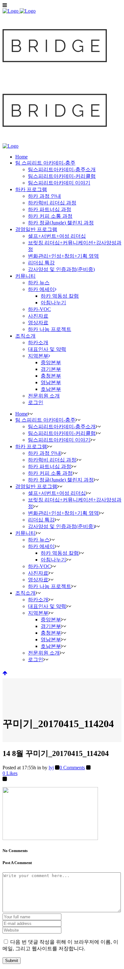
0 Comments (72, 767)
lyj (51, 767)
